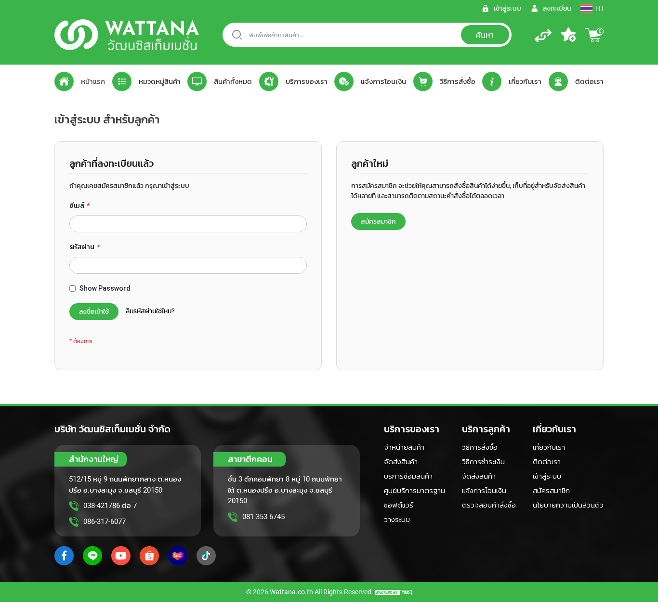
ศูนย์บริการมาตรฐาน (414, 490)
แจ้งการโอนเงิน (484, 490)
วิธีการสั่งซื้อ (480, 447)
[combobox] (367, 35)
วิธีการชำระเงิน (483, 461)
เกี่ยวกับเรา (549, 447)
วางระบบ (397, 519)
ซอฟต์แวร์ (398, 505)
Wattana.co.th (291, 592)
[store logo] (126, 34)
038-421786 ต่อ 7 (110, 505)
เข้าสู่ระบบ (547, 476)
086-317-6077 (104, 521)
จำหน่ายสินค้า (404, 447)
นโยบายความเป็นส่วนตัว (568, 505)
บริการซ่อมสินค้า (408, 476)
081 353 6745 (263, 516)
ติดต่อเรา (547, 461)
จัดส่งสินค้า (401, 461)
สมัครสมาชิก (551, 490)
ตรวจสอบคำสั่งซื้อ (489, 505)
